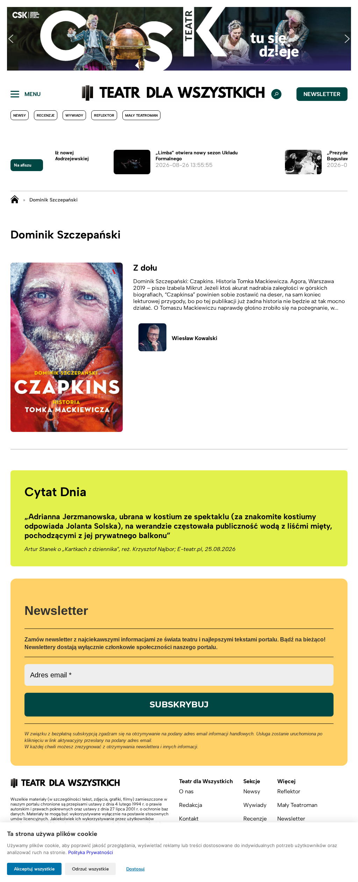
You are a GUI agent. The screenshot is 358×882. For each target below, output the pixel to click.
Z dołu (145, 268)
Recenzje (46, 115)
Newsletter (322, 94)
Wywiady (74, 115)
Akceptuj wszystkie (34, 869)
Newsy (19, 115)
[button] (10, 38)
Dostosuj (135, 869)
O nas (186, 791)
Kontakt (189, 818)
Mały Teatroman (141, 115)
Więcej (286, 781)
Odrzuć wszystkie (90, 869)
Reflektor (104, 115)
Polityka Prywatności (90, 852)
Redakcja (190, 805)
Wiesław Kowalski (194, 338)
